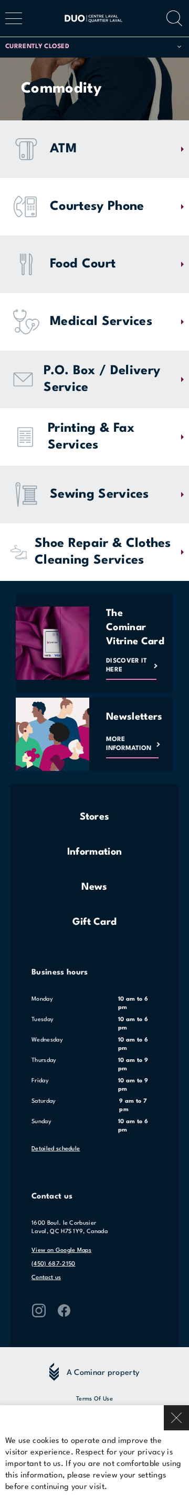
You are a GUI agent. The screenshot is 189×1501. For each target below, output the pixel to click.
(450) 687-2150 (53, 1264)
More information (128, 744)
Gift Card (94, 922)
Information (94, 852)
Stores (95, 817)
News (94, 887)
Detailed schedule (56, 1149)
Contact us (46, 1278)
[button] (93, 47)
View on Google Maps (61, 1250)
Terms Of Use (94, 1399)
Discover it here (127, 665)
